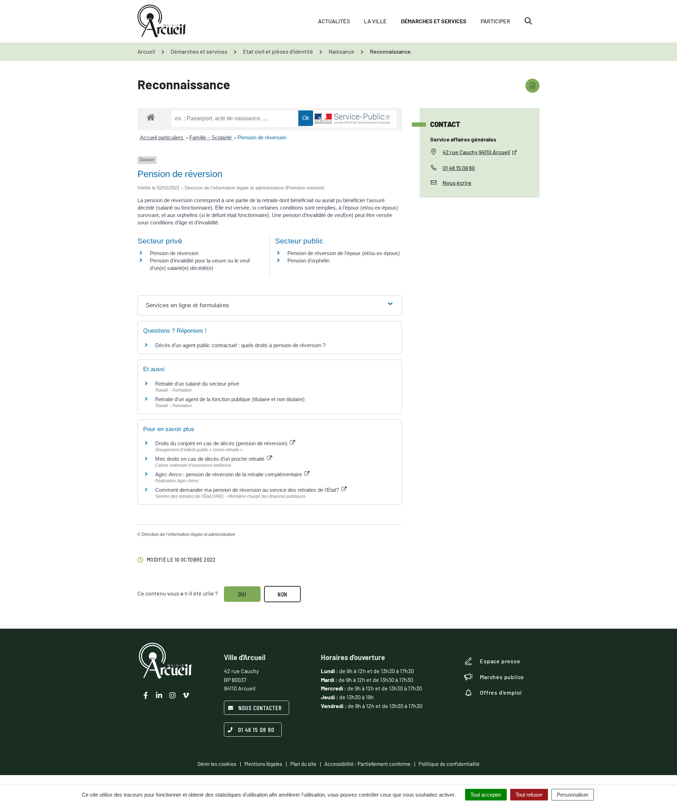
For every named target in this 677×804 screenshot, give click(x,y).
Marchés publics (502, 676)
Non (282, 594)
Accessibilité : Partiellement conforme (367, 764)
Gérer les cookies (216, 764)
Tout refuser (529, 795)
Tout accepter (485, 795)
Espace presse (500, 661)
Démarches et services (433, 21)
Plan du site (303, 764)
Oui (242, 594)
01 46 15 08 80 (256, 729)
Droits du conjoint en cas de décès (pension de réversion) (222, 443)
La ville (375, 21)
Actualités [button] (334, 21)
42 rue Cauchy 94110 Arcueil (476, 152)
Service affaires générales (463, 139)
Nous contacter (260, 708)
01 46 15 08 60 (459, 167)
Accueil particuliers (162, 137)
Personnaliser (572, 795)
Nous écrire (457, 182)
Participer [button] (495, 21)
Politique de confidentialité (449, 764)
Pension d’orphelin (308, 261)
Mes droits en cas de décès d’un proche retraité (210, 459)
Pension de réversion (262, 137)
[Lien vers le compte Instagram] (172, 695)
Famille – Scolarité (211, 137)
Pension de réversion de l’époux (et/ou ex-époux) (343, 253)
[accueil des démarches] (151, 116)
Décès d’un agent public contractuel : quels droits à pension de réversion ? (240, 345)
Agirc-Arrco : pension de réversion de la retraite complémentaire (229, 474)
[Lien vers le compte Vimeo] (185, 695)
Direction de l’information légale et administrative (188, 534)
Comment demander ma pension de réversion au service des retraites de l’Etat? (247, 490)
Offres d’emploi (501, 692)
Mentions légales (263, 764)
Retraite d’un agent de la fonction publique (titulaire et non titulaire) (230, 399)
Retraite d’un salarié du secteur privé (197, 384)
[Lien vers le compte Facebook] (145, 695)
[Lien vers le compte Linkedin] (159, 695)
